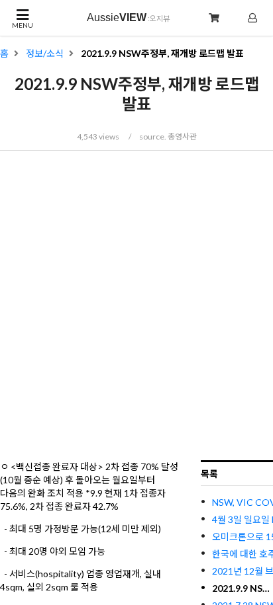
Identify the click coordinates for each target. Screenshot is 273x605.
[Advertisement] (136, 304)
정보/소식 (45, 53)
